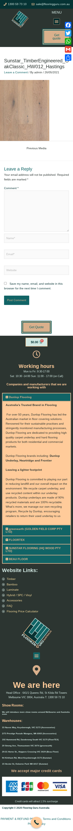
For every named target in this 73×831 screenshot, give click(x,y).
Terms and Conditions (57, 818)
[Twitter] (68, 33)
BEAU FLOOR (18, 559)
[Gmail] (68, 49)
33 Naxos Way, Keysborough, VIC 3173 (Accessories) (28, 727)
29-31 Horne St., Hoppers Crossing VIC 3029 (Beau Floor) (30, 752)
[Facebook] (68, 25)
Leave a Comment (16, 72)
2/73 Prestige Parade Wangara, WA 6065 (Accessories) (29, 733)
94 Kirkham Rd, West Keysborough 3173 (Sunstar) (27, 758)
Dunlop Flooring (20, 397)
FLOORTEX (17, 539)
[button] (56, 21)
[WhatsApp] (68, 41)
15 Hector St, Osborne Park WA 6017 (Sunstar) (25, 764)
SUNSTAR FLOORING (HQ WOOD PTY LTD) (33, 550)
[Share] (68, 57)
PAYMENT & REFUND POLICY (20, 818)
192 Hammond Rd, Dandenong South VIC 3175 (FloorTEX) (30, 739)
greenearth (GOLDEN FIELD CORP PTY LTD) (34, 530)
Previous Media (36, 148)
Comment (11, 188)
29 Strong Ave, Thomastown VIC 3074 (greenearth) (27, 746)
